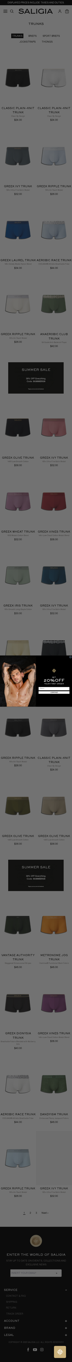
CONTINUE (54, 692)
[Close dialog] (70, 657)
